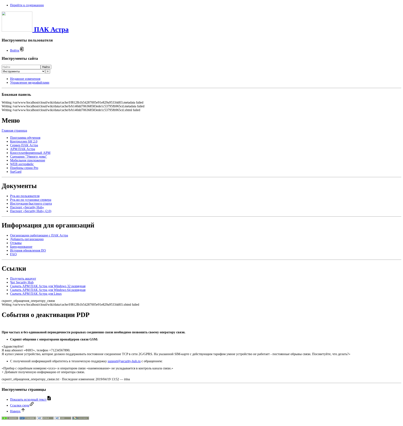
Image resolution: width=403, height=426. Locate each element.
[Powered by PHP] (27, 418)
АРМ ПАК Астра (22, 149)
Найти (46, 67)
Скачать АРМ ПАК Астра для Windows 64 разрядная (47, 290)
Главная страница (14, 130)
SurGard (15, 171)
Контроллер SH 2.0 (23, 141)
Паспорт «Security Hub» (27, 207)
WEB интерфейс (22, 164)
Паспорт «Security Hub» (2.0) (30, 211)
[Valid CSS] (63, 418)
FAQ (13, 254)
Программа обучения (25, 137)
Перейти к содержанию (27, 5)
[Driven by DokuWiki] (80, 418)
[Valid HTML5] (45, 418)
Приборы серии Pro (24, 168)
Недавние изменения (25, 79)
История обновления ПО (28, 250)
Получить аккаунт (23, 278)
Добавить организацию (27, 239)
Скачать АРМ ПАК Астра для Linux (36, 293)
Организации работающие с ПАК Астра (39, 235)
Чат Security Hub (22, 282)
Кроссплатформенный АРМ (30, 153)
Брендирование (21, 246)
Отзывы (16, 243)
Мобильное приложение (27, 160)
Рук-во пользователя (24, 196)
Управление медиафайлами (29, 82)
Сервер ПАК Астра (24, 145)
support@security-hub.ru (124, 361)
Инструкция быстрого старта (31, 203)
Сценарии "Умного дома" (28, 156)
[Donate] (10, 418)
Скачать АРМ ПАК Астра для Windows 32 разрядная (47, 286)
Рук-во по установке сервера (30, 199)
